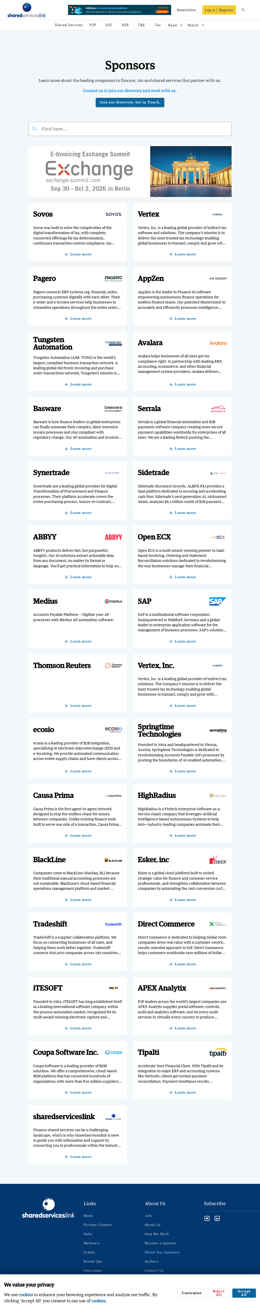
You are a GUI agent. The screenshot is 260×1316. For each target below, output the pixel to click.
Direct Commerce (166, 924)
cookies (26, 1294)
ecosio (43, 729)
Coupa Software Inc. (66, 1052)
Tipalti (148, 1052)
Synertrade (51, 473)
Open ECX (154, 537)
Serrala (149, 408)
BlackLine (49, 860)
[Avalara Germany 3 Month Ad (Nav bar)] (119, 10)
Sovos (43, 214)
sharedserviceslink (64, 1117)
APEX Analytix (162, 988)
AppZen (151, 278)
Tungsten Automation (52, 343)
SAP (144, 601)
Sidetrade (153, 473)
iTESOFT (47, 988)
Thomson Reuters (62, 665)
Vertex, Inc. (156, 665)
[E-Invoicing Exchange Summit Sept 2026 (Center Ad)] (130, 171)
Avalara (150, 343)
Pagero (44, 278)
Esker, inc (153, 860)
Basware (47, 408)
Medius (45, 601)
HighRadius (157, 795)
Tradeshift (50, 924)
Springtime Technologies (159, 730)
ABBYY (44, 537)
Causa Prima (53, 795)
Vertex (148, 214)
